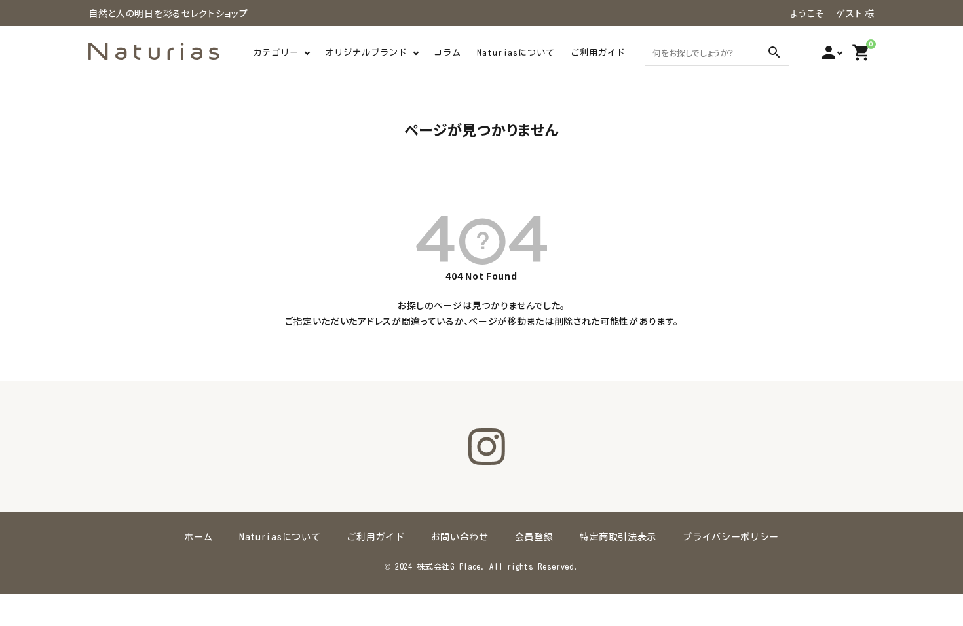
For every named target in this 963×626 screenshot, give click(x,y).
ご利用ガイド (598, 52)
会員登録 (534, 537)
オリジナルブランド (366, 52)
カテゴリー (276, 52)
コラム (447, 52)
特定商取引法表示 (618, 537)
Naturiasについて (516, 52)
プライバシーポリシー (731, 537)
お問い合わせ (460, 537)
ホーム (198, 537)
